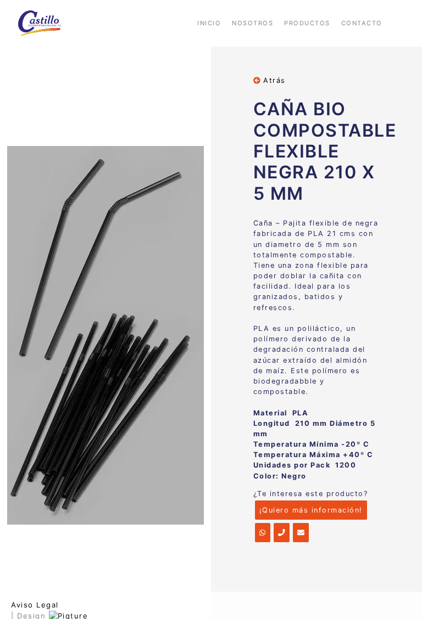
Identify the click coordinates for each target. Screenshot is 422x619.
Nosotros (252, 23)
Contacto (361, 23)
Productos (307, 23)
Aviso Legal (35, 604)
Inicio (209, 23)
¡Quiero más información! (311, 510)
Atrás (273, 80)
